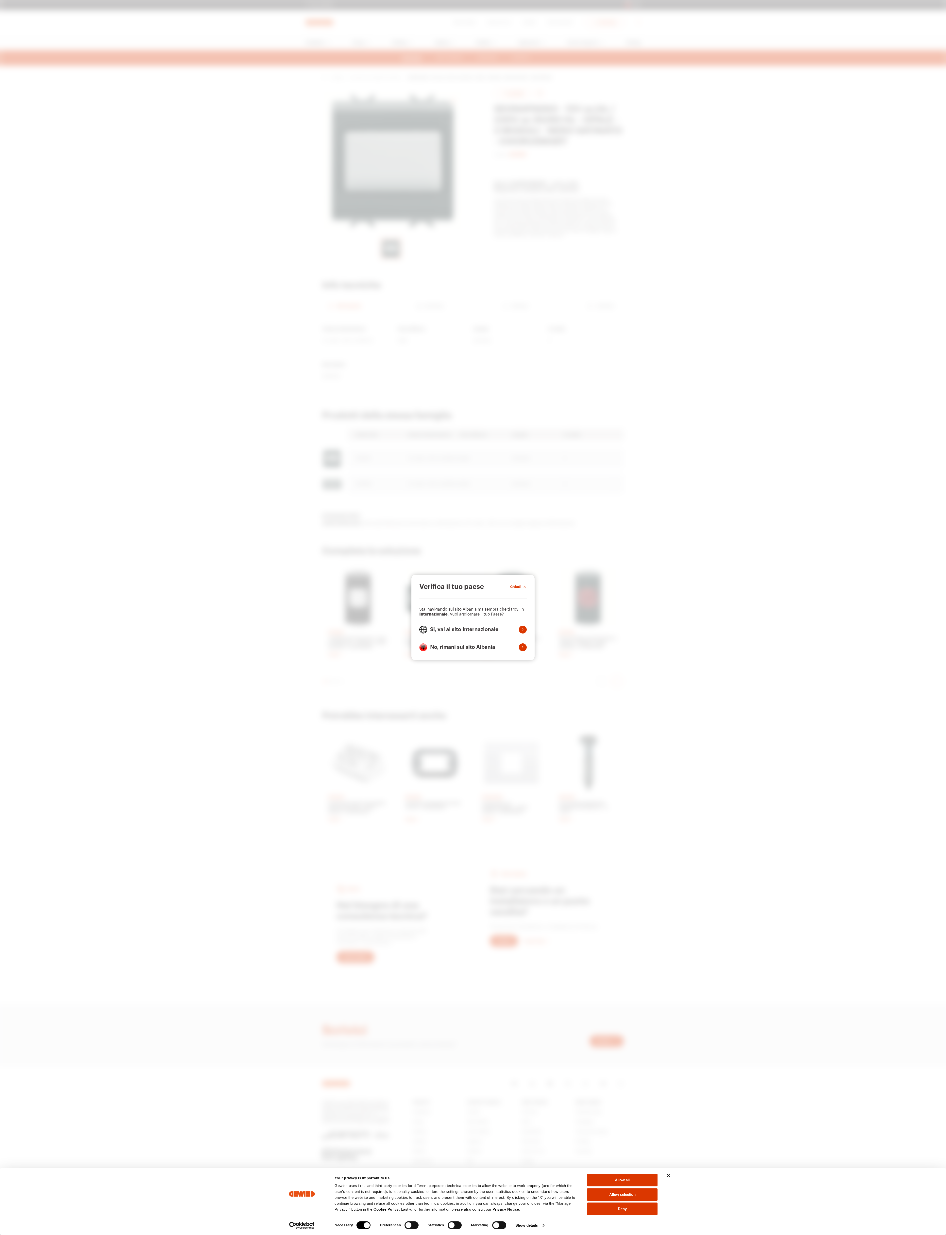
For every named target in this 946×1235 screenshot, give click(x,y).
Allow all (622, 1180)
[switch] (412, 1225)
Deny (622, 1209)
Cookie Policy (386, 1209)
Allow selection (622, 1194)
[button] (473, 629)
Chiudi (515, 586)
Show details (526, 1225)
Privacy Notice (505, 1209)
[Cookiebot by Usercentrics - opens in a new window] (301, 1225)
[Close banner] (668, 1175)
